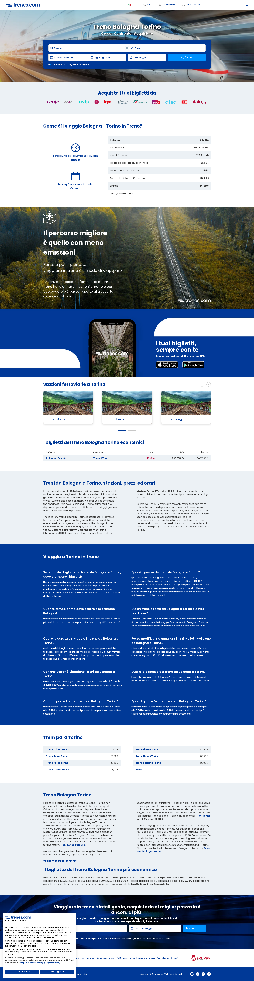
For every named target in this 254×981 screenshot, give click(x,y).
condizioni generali (131, 938)
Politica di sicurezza (145, 958)
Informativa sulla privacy (83, 958)
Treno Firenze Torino (147, 749)
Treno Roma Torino (57, 756)
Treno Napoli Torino (147, 756)
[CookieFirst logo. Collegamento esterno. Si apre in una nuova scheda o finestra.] (18, 917)
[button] (122, 430)
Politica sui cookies (126, 958)
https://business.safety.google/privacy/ (40, 962)
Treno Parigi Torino (57, 762)
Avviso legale (163, 958)
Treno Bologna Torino (148, 762)
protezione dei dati (111, 938)
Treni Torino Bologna (72, 845)
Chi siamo (77, 974)
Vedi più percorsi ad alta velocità (177, 384)
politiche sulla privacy (90, 938)
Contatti (174, 958)
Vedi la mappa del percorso (60, 860)
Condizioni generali (106, 958)
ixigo (85, 974)
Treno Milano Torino (57, 749)
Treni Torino (203, 816)
